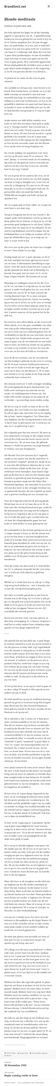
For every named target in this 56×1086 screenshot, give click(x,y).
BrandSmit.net (15, 6)
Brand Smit (24, 1053)
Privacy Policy (9, 1083)
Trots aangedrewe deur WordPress (31, 1083)
